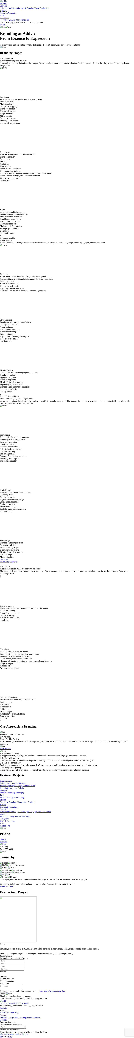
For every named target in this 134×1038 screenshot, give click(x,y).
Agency (3, 10)
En (4, 25)
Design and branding (17, 1017)
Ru (1, 25)
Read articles (5, 748)
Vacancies (12, 13)
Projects (3, 3)
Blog (2, 15)
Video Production (41, 8)
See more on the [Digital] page (8, 560)
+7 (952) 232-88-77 (21, 20)
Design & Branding (26, 8)
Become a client (6, 886)
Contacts (3, 1020)
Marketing (14, 8)
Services (3, 6)
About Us (4, 13)
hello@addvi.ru (6, 20)
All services (5, 8)
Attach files (4, 983)
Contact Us (4, 18)
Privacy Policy (6, 1037)
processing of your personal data (51, 991)
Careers (11, 1013)
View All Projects (5, 824)
